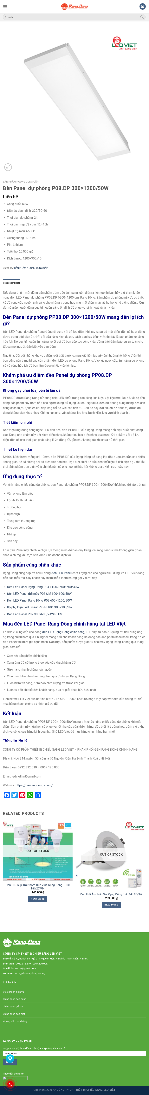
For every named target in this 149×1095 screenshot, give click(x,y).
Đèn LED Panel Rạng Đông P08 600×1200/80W (39, 600)
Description (11, 283)
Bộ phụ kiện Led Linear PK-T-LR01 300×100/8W (39, 607)
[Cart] (142, 6)
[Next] (146, 869)
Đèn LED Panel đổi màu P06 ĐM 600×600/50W (39, 594)
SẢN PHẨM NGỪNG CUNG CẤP (21, 181)
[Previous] (3, 869)
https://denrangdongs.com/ (34, 785)
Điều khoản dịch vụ (13, 991)
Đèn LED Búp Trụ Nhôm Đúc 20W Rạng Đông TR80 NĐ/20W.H (38, 886)
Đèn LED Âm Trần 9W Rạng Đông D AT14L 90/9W (111, 894)
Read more (37, 899)
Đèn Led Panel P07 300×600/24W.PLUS (34, 614)
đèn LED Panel (61, 573)
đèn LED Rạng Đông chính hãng (63, 632)
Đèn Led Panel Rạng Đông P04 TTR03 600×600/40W (43, 587)
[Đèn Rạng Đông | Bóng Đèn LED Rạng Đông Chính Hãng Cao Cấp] (74, 6)
